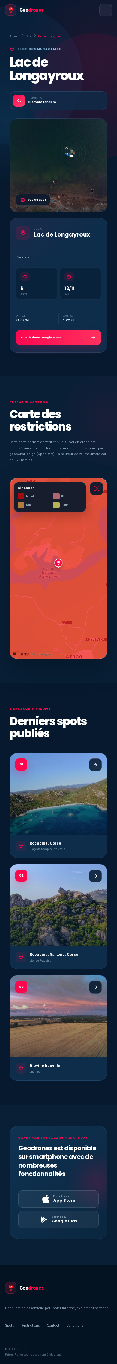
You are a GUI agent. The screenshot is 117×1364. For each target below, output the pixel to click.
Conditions (75, 1325)
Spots (9, 1325)
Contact (53, 1325)
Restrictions (30, 1325)
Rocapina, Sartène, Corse (54, 954)
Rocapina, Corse (45, 843)
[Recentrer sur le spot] (96, 488)
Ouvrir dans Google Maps (41, 337)
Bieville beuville (45, 1065)
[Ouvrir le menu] (105, 10)
